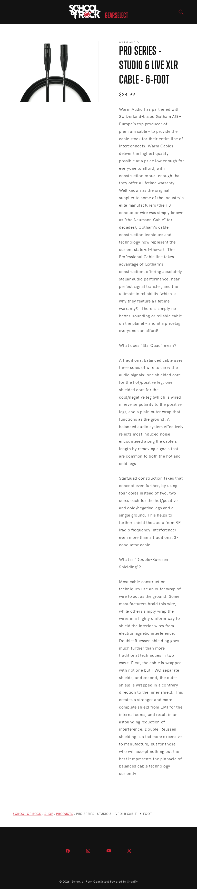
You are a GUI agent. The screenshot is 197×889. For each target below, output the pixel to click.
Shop (48, 814)
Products (64, 814)
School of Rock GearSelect (90, 881)
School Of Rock (27, 814)
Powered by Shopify (124, 881)
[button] (10, 12)
